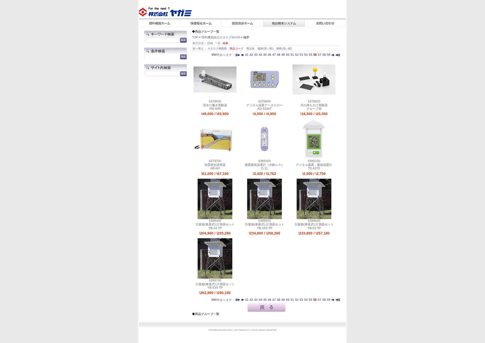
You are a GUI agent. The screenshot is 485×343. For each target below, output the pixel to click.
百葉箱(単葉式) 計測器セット (215, 224)
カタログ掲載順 (217, 48)
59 (328, 55)
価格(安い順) (265, 48)
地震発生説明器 (215, 165)
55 (310, 55)
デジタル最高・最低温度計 (314, 165)
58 (324, 55)
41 (247, 55)
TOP (195, 37)
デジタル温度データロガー (264, 105)
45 (265, 55)
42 (251, 55)
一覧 (218, 43)
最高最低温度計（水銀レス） (264, 165)
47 (274, 55)
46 (269, 55)
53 (301, 55)
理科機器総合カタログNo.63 (220, 37)
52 (297, 55)
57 (319, 55)
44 (260, 55)
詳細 (210, 43)
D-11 (264, 168)
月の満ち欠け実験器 (314, 105)
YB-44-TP (215, 228)
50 (287, 55)
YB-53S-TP (215, 287)
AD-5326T (264, 109)
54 (306, 55)
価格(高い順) (284, 48)
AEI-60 (215, 168)
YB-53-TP (314, 228)
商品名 (250, 48)
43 (256, 55)
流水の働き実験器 (215, 105)
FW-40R (215, 109)
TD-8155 (314, 168)
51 (292, 55)
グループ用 (314, 109)
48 (278, 55)
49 (283, 55)
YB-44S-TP (264, 228)
